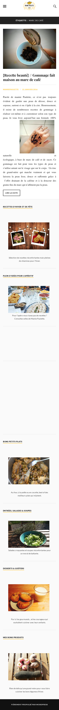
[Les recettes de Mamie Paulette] (29, 8)
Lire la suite (11, 193)
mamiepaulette (11, 89)
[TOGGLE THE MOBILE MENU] (4, 6)
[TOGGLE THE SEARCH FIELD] (54, 6)
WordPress (42, 705)
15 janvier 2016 (30, 89)
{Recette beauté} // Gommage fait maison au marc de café (29, 77)
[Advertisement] (29, 343)
